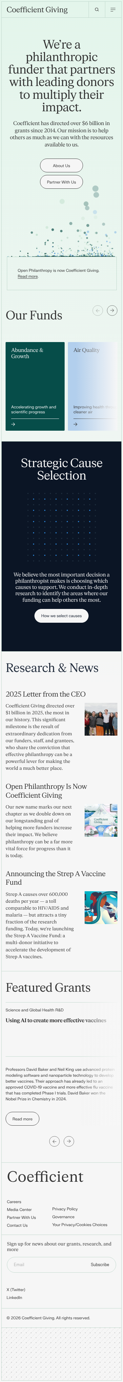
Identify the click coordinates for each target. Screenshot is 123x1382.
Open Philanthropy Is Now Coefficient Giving (46, 791)
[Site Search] (97, 9)
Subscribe (100, 1264)
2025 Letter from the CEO (46, 694)
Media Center (19, 1209)
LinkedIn (14, 1297)
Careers (14, 1201)
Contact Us (17, 1225)
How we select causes (61, 615)
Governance (63, 1217)
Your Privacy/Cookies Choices (79, 1224)
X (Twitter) (16, 1289)
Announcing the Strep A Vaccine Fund (55, 878)
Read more (28, 276)
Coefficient (45, 1177)
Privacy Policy (65, 1209)
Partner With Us (21, 1217)
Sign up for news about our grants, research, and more (59, 1247)
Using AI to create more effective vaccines (56, 1021)
